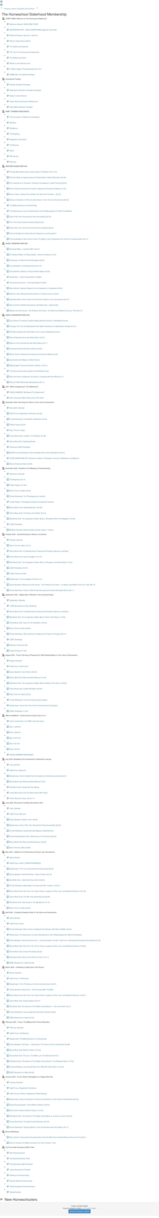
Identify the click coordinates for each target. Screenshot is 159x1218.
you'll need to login (89, 1208)
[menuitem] (1, 5)
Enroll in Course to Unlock (79, 1211)
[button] (1, 2)
